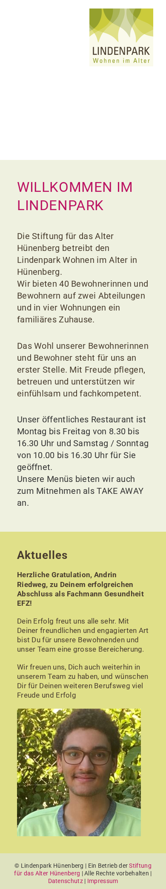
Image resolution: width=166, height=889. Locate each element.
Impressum (102, 881)
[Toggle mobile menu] (19, 21)
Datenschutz (65, 881)
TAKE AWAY (120, 491)
